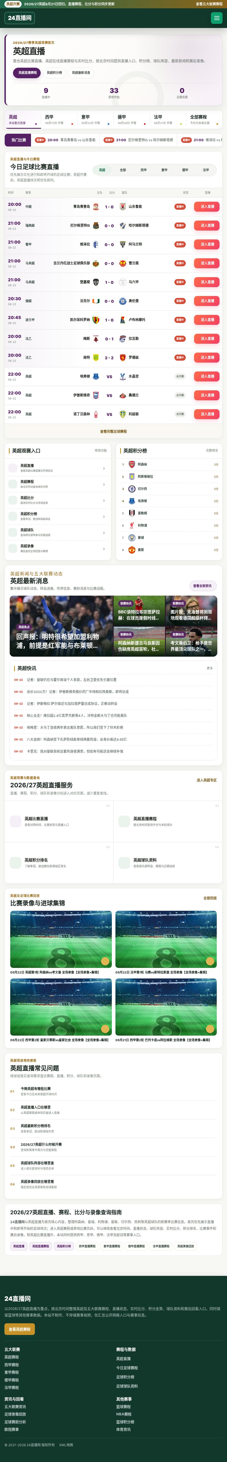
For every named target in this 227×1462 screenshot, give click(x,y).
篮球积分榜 (125, 1422)
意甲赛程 (11, 1372)
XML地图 (66, 1445)
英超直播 (18, 1246)
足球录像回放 (15, 1414)
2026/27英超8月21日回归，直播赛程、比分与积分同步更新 (60, 4)
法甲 (206, 170)
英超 (102, 170)
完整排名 (212, 450)
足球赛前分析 (15, 1422)
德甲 (185, 170)
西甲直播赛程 (87, 1246)
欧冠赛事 (11, 1429)
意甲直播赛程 (112, 1246)
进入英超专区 (207, 780)
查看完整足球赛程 (113, 431)
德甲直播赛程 (136, 1246)
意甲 (164, 170)
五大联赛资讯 (15, 1406)
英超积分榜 (54, 73)
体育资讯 (123, 1429)
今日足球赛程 (127, 1367)
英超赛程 (11, 1357)
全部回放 (210, 898)
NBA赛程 (123, 1414)
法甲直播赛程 (161, 1246)
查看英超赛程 (19, 1329)
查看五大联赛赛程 (209, 4)
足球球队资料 (127, 1386)
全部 (123, 170)
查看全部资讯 (202, 586)
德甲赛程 (11, 1380)
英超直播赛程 (28, 73)
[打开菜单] (217, 18)
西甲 (144, 170)
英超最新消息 (81, 73)
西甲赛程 (11, 1364)
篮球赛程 (123, 1406)
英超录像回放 (185, 1246)
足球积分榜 (125, 1377)
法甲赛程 (11, 1387)
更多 (210, 668)
